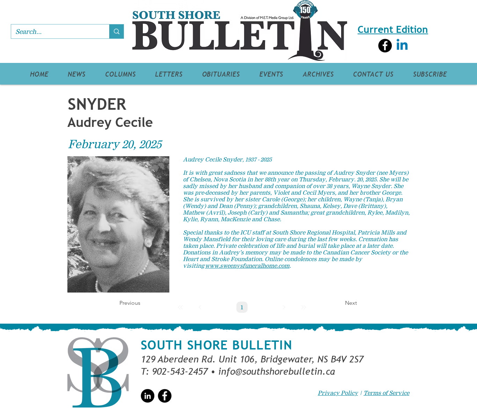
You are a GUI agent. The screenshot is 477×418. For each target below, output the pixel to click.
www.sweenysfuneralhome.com (247, 265)
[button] (77, 74)
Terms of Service (386, 393)
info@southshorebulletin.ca (276, 371)
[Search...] (116, 31)
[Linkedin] (402, 45)
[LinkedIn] (147, 396)
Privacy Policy (338, 393)
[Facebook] (385, 45)
